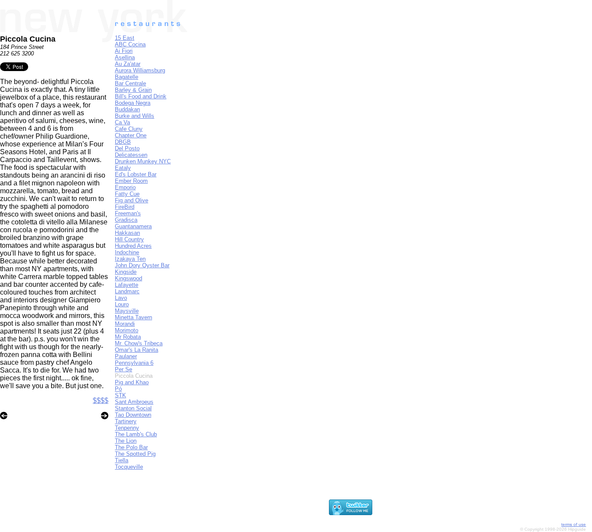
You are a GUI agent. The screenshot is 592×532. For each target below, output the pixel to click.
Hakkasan (127, 233)
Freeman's (128, 213)
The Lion (126, 441)
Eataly (123, 168)
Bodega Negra (132, 103)
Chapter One (130, 135)
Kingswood (128, 278)
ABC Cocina (130, 44)
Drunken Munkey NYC (143, 161)
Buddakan (127, 109)
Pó (118, 389)
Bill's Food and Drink (140, 96)
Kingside (126, 272)
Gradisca (126, 220)
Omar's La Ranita (136, 350)
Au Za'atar (127, 64)
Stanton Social (133, 408)
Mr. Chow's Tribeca (139, 343)
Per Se (123, 369)
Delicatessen (131, 155)
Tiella (121, 460)
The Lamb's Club (136, 434)
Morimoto (126, 330)
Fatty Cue (127, 194)
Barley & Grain (133, 90)
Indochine (127, 252)
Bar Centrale (130, 83)
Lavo (121, 298)
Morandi (125, 324)
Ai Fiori (124, 51)
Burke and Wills (134, 116)
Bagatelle (126, 77)
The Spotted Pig (135, 454)
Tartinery (126, 421)
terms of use (573, 524)
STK (120, 395)
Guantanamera (133, 226)
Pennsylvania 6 (134, 363)
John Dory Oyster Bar (142, 265)
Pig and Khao (132, 382)
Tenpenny (127, 428)
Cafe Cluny (129, 129)
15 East (124, 38)
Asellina (125, 57)
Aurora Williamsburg (140, 70)
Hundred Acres (133, 246)
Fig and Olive (131, 200)
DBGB (123, 142)
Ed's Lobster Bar (135, 174)
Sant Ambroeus (134, 402)
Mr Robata (128, 337)
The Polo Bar (131, 447)
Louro (122, 304)
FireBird (124, 207)
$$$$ (100, 400)
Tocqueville (129, 467)
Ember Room (131, 181)
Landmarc (127, 291)
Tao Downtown (133, 415)
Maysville (127, 311)
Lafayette (126, 285)
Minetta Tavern (133, 317)
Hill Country (129, 239)
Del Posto (127, 148)
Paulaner (126, 356)
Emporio (125, 187)
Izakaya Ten (130, 259)
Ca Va (122, 122)
